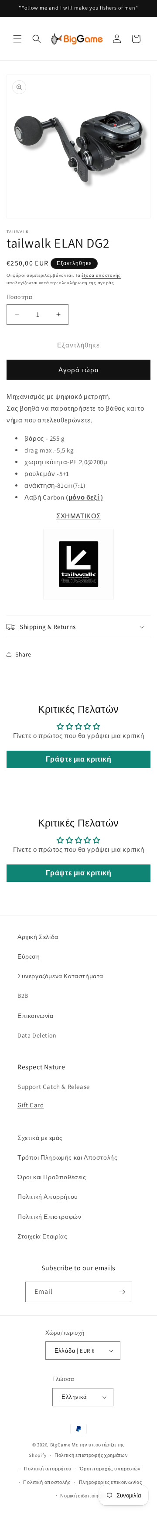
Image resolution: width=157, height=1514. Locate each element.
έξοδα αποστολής (101, 275)
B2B (22, 996)
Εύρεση (28, 956)
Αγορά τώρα (78, 370)
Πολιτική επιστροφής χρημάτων (91, 1455)
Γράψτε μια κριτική (79, 759)
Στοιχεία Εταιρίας (42, 1236)
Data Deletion (37, 1035)
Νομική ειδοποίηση (82, 1496)
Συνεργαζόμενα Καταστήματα (60, 976)
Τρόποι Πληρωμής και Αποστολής (67, 1157)
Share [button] (23, 654)
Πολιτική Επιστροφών (49, 1217)
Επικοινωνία (35, 1016)
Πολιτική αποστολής (47, 1482)
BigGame (60, 1445)
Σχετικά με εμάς (40, 1138)
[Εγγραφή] (122, 1292)
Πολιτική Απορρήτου (47, 1197)
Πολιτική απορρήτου (48, 1469)
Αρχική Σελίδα (37, 937)
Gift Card (30, 1105)
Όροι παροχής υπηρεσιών (110, 1469)
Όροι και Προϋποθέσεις (51, 1177)
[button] (17, 38)
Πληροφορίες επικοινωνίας (110, 1482)
